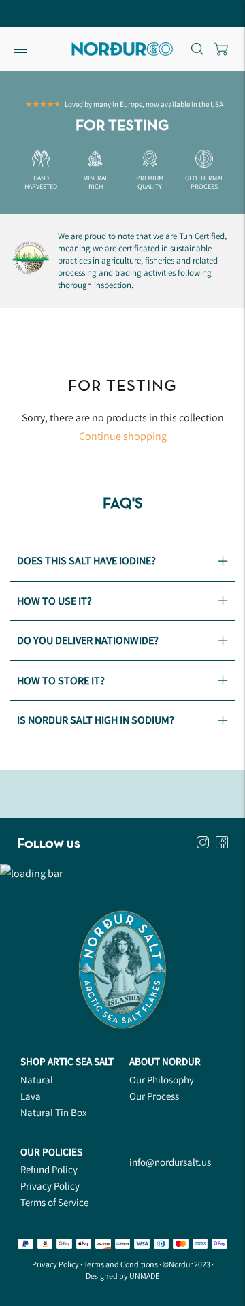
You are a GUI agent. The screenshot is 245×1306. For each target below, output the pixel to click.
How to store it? (61, 680)
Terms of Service (54, 1202)
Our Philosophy (161, 1079)
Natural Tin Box (53, 1112)
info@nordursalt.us (170, 1162)
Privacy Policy (50, 1185)
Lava (30, 1095)
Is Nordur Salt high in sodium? (95, 720)
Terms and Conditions (121, 1264)
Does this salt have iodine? (86, 561)
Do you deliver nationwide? (88, 640)
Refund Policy (49, 1169)
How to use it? (54, 601)
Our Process (154, 1095)
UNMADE (144, 1276)
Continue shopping (123, 436)
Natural (36, 1079)
